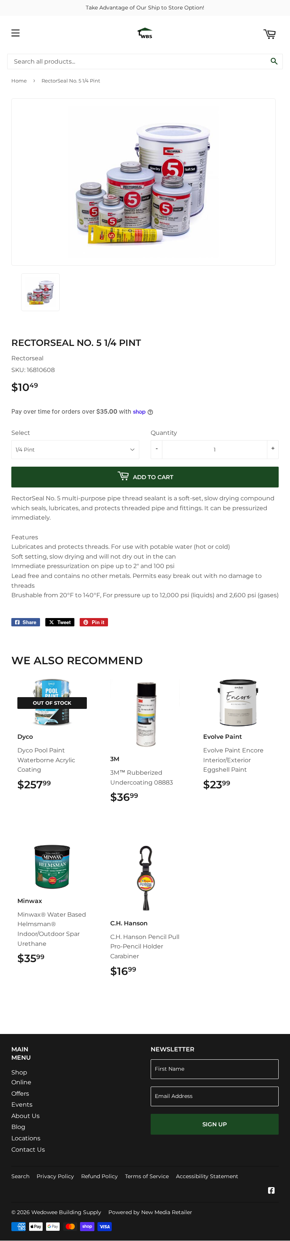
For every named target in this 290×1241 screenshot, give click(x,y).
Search (20, 1176)
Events (21, 1104)
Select (20, 432)
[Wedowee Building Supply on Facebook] (271, 1191)
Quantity (164, 432)
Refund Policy (99, 1176)
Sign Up (214, 1124)
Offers (20, 1093)
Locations (25, 1138)
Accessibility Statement (207, 1176)
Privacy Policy (55, 1176)
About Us (25, 1116)
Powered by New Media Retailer (150, 1212)
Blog (18, 1126)
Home (19, 81)
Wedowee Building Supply (66, 1212)
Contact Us (28, 1149)
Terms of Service (147, 1176)
